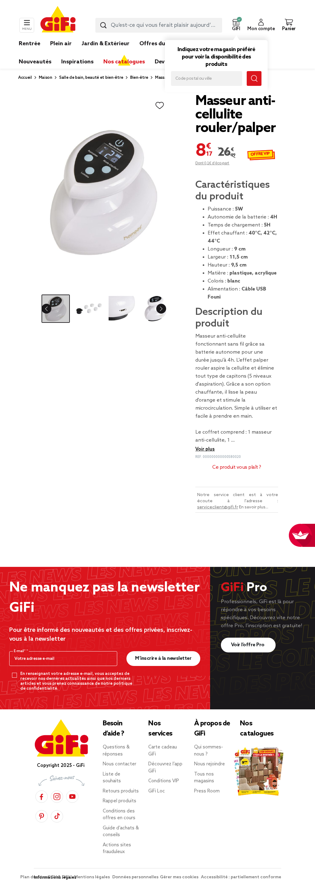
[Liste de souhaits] (160, 105)
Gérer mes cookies (179, 877)
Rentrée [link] (29, 43)
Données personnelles (135, 877)
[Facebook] (41, 795)
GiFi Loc (156, 791)
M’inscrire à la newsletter (163, 658)
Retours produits (121, 791)
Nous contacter (119, 764)
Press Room (207, 791)
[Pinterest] (41, 815)
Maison (45, 77)
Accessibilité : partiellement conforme (241, 877)
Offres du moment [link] (164, 43)
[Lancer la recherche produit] (103, 25)
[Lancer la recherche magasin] (254, 78)
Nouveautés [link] (35, 61)
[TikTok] (57, 815)
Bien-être (139, 77)
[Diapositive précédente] (51, 309)
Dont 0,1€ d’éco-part (212, 163)
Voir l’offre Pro (248, 645)
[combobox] (158, 25)
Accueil (25, 77)
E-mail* (20, 651)
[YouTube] (72, 795)
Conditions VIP (163, 781)
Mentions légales (92, 877)
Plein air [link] (61, 43)
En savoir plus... (253, 507)
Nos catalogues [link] (124, 61)
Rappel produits (119, 801)
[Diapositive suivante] (156, 309)
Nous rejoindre (209, 764)
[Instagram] (57, 795)
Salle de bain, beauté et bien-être (91, 77)
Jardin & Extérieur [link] (106, 43)
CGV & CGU (60, 877)
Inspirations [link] (77, 61)
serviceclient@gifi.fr (217, 507)
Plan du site (33, 877)
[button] (236, 25)
